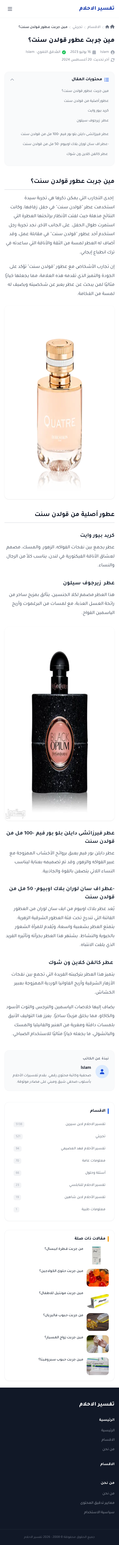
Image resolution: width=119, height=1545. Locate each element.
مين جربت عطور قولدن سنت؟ (85, 91)
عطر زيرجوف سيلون (93, 121)
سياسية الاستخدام (99, 1513)
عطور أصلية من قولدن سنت (86, 101)
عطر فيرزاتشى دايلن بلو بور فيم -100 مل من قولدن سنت (65, 134)
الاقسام (108, 1440)
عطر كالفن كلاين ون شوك (87, 154)
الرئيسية (108, 1431)
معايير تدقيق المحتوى (97, 1503)
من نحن (108, 1449)
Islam (104, 52)
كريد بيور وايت (98, 111)
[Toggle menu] (9, 8)
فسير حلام (97, 9)
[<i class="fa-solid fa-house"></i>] (110, 27)
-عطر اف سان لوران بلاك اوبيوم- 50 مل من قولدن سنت (66, 144)
